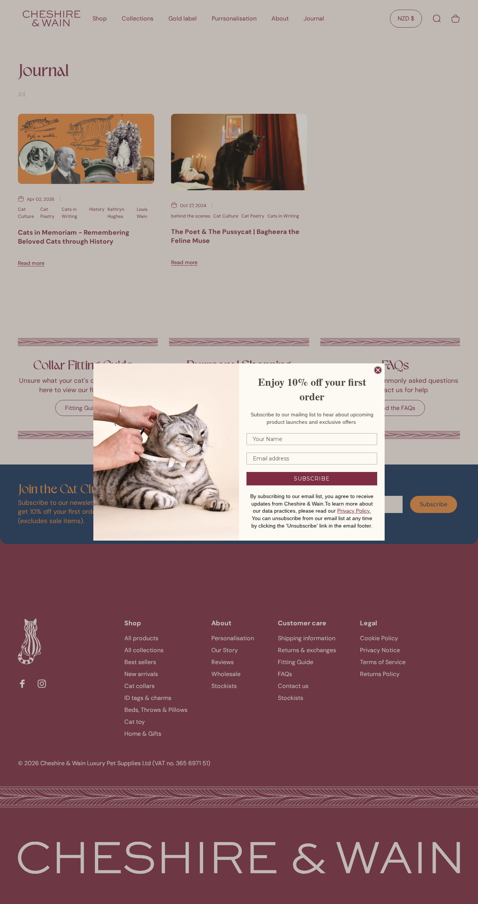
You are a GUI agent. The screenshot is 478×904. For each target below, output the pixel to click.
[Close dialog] (378, 370)
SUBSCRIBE (312, 478)
